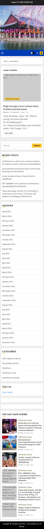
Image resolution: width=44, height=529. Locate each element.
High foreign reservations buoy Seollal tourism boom (20, 108)
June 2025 (6, 258)
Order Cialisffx (7, 392)
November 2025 (8, 235)
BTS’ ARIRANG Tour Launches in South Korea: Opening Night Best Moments (29, 477)
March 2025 (7, 272)
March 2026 (7, 216)
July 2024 (6, 309)
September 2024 (8, 300)
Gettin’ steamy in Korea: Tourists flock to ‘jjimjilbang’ (29, 459)
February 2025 (8, 277)
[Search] (37, 53)
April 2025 (6, 267)
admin (7, 112)
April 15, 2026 (24, 483)
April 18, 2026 (24, 433)
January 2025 (7, 281)
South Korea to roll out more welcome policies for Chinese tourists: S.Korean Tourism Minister (30, 426)
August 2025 (7, 249)
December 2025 (8, 230)
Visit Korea (6, 368)
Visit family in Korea (10, 363)
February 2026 (8, 221)
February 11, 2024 (18, 112)
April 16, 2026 (24, 465)
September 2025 (8, 244)
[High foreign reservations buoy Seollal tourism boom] (22, 88)
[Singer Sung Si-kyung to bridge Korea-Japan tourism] (9, 510)
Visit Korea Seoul (9, 373)
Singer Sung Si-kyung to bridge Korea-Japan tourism (29, 510)
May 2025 (6, 263)
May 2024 (6, 319)
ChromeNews (32, 524)
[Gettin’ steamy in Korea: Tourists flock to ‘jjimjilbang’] (9, 459)
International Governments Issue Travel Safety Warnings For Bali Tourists (30, 443)
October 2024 (7, 296)
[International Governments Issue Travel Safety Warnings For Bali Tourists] (9, 443)
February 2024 (8, 333)
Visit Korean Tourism (12, 99)
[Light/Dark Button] (33, 53)
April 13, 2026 (24, 515)
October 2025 (7, 239)
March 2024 (7, 328)
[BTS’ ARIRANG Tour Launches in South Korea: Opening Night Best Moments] (9, 476)
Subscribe (41, 53)
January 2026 (7, 225)
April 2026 (6, 211)
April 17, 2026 (24, 450)
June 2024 (6, 314)
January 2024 (7, 338)
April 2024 (6, 324)
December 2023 (8, 342)
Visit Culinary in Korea (11, 358)
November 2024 (8, 291)
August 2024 (7, 305)
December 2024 (8, 286)
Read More (9, 133)
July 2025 (6, 253)
